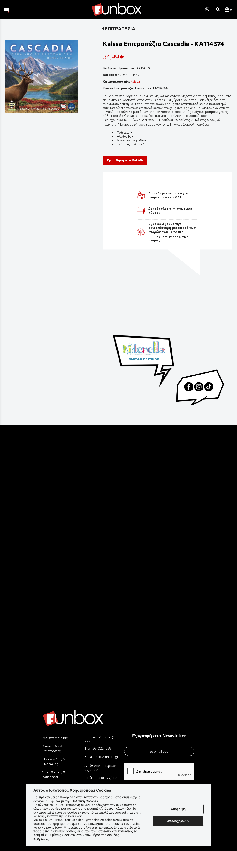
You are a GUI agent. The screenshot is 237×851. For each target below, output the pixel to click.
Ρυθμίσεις (41, 839)
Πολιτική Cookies (85, 801)
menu (6, 9)
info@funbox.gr (106, 757)
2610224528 (101, 748)
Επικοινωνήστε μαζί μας (99, 738)
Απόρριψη (178, 809)
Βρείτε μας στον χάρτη (101, 778)
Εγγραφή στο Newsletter (159, 735)
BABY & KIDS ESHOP (144, 359)
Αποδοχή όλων (178, 821)
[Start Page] (116, 9)
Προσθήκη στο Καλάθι (125, 160)
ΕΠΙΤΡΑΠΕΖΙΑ (120, 28)
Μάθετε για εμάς (55, 738)
